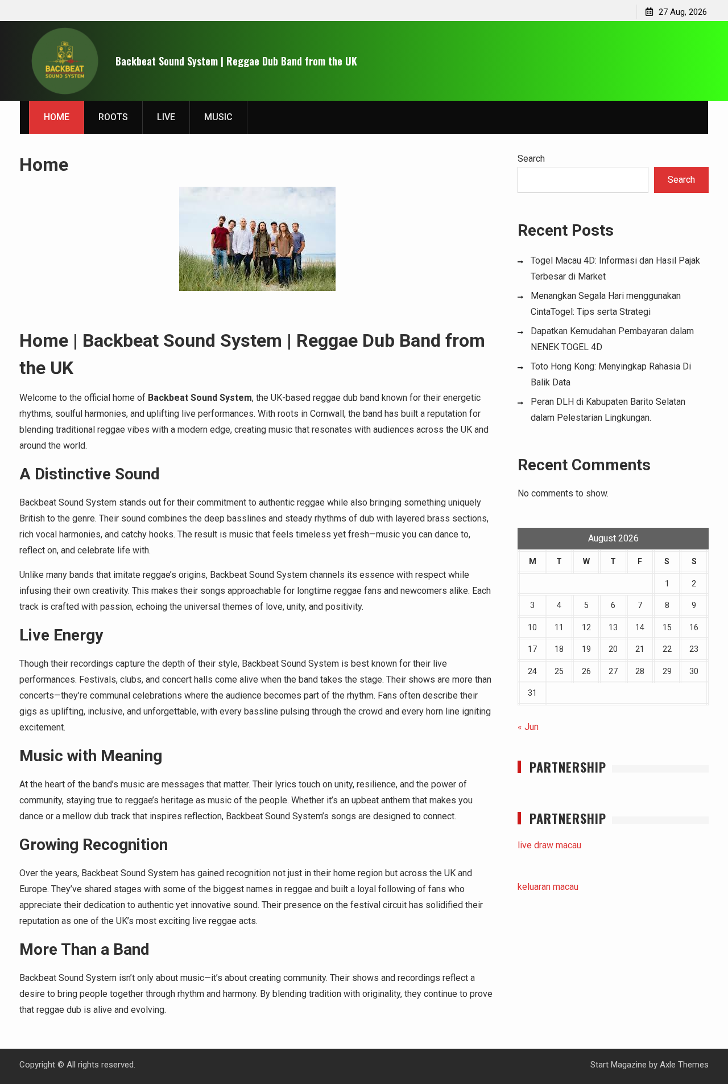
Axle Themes (684, 1065)
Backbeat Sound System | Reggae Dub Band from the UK (236, 61)
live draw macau (549, 845)
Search (531, 158)
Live (166, 117)
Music (218, 117)
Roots (113, 117)
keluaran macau (548, 886)
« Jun (528, 726)
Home (56, 117)
